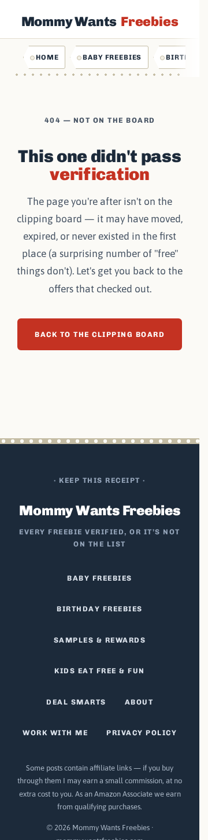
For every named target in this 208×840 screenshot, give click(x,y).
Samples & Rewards (100, 640)
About (139, 702)
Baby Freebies (112, 57)
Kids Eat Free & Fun (99, 670)
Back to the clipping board (100, 334)
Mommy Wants (100, 21)
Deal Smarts (76, 702)
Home (47, 57)
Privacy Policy (141, 732)
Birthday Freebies (100, 608)
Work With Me (55, 732)
